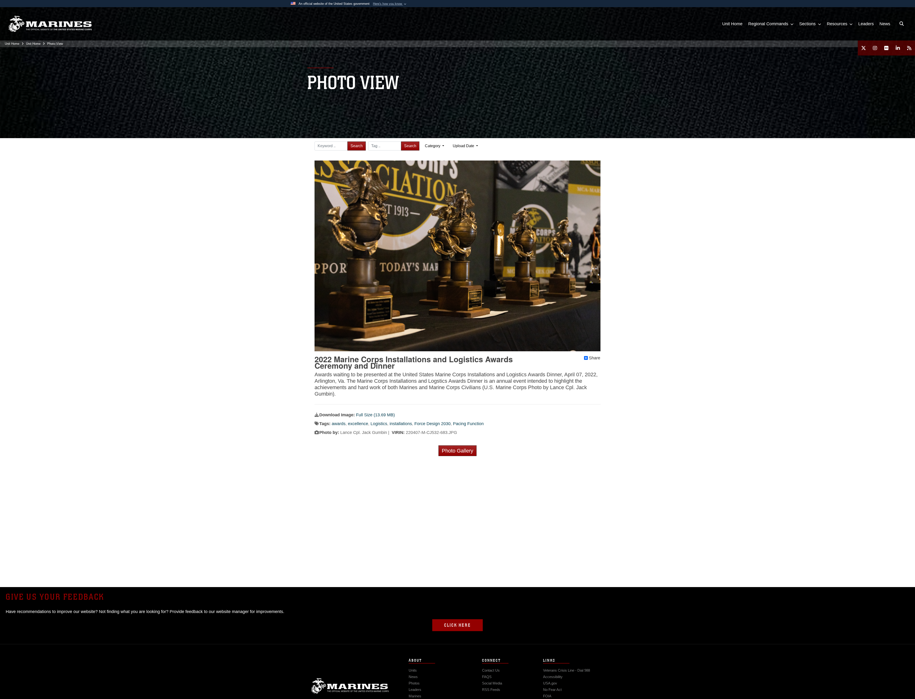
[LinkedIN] (898, 47)
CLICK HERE (457, 625)
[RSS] (909, 47)
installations (401, 423)
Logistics (379, 423)
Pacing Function (468, 423)
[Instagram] (875, 47)
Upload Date (464, 146)
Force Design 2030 (432, 423)
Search (357, 146)
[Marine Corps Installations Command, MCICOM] (50, 24)
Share (594, 358)
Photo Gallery (457, 451)
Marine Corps (350, 686)
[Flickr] (886, 47)
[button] (390, 3)
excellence (358, 423)
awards (339, 423)
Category (433, 146)
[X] (863, 47)
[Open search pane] (902, 23)
